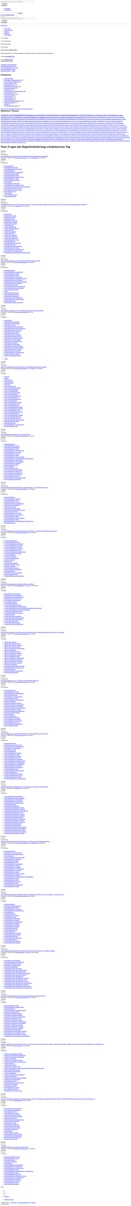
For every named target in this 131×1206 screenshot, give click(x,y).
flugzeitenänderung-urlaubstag (12, 1174)
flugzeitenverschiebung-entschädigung (15, 1023)
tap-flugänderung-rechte (11, 698)
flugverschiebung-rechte (19, 117)
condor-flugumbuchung (11, 236)
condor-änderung (9, 230)
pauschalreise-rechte (10, 325)
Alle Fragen (7, 28)
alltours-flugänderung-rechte (12, 651)
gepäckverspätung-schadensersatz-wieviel (26, 132)
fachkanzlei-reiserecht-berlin (12, 1079)
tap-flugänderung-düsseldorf (12, 918)
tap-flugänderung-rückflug (11, 923)
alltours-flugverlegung (10, 642)
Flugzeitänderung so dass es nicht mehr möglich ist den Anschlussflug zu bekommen (24, 156)
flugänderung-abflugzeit (11, 967)
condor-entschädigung (75, 137)
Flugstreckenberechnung (11, 106)
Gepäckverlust (8, 96)
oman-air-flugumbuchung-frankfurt (14, 420)
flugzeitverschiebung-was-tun (12, 709)
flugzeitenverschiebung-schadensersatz (15, 1021)
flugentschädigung (9, 904)
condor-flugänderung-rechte (12, 1070)
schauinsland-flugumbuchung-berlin (14, 833)
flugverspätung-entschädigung (10, 137)
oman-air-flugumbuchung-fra (12, 418)
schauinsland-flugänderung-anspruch (14, 809)
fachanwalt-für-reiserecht (74, 117)
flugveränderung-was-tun (11, 1089)
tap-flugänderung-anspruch (11, 920)
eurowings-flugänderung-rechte (48, 130)
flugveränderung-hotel (10, 602)
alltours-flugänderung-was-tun (12, 655)
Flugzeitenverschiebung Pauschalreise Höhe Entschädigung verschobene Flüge (23, 996)
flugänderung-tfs (9, 225)
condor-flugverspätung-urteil (12, 1066)
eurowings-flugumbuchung (47, 137)
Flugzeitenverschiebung (11, 86)
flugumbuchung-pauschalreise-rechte (14, 1033)
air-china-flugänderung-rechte (12, 550)
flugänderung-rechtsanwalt (10, 121)
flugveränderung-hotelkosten (12, 600)
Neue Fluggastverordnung (11, 81)
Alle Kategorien (8, 78)
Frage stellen (7, 35)
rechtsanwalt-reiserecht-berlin (12, 1115)
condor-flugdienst (9, 1063)
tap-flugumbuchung (9, 931)
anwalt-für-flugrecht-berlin (11, 1121)
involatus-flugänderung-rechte (12, 777)
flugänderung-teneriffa (10, 224)
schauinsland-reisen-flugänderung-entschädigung (18, 983)
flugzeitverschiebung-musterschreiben (14, 708)
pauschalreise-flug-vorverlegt (12, 351)
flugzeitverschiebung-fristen (12, 712)
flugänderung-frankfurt (10, 222)
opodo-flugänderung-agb (11, 769)
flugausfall (7, 384)
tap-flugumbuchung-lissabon (12, 941)
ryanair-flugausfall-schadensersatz (13, 624)
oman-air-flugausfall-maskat (12, 392)
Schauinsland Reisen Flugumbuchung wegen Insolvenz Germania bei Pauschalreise (24, 786)
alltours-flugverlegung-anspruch (13, 645)
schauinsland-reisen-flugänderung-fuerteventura (17, 986)
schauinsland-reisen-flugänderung (13, 976)
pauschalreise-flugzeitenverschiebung (14, 328)
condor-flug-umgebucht (11, 238)
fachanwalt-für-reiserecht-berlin (13, 1134)
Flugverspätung (8, 83)
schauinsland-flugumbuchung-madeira (15, 828)
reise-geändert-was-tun (10, 194)
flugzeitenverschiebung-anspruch (13, 1025)
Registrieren (7, 10)
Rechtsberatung (8, 93)
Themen (6, 32)
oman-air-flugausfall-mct (11, 391)
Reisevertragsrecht (9, 88)
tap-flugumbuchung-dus (11, 936)
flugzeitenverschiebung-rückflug (13, 1015)
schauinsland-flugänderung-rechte (13, 812)
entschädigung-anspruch (105, 117)
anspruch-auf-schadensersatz (12, 508)
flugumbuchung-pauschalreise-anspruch (15, 1031)
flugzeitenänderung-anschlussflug (13, 172)
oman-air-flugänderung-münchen (13, 408)
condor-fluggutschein (87, 137)
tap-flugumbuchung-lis (10, 939)
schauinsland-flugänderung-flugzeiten (14, 819)
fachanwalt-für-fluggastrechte (21, 136)
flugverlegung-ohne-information (92, 134)
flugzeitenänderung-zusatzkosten (13, 801)
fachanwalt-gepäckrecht (73, 128)
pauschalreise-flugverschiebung (13, 330)
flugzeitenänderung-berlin (11, 880)
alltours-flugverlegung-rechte (12, 643)
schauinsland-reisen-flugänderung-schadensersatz (18, 988)
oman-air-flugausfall (10, 386)
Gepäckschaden (8, 98)
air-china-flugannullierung (11, 558)
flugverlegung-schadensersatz (42, 123)
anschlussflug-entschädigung (34, 141)
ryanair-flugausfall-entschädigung (13, 619)
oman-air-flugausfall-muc (11, 397)
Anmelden (7, 8)
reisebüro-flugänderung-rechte (101, 121)
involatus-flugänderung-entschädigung (15, 778)
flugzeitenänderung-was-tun (12, 180)
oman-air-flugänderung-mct (12, 404)
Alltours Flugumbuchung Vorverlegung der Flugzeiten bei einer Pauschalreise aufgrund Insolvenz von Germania (32, 632)
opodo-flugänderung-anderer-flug (13, 767)
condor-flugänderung (38, 136)
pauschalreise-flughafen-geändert (13, 338)
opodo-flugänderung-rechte (12, 754)
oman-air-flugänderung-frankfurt (13, 407)
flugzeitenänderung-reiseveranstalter (14, 457)
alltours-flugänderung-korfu (12, 656)
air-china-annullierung (10, 556)
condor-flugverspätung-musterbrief (52, 139)
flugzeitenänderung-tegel (11, 672)
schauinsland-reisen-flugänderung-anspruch (16, 978)
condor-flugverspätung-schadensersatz (104, 137)
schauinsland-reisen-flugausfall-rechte (14, 971)
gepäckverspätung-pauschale (19, 130)
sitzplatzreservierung (10, 301)
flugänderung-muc (9, 219)
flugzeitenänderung (58, 123)
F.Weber (32, 368)
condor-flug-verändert (10, 235)
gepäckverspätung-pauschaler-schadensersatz (13, 141)
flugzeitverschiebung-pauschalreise (14, 704)
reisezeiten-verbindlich (10, 1161)
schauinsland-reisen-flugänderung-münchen (16, 984)
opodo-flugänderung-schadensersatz (14, 762)
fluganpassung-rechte (10, 1123)
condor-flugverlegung (10, 1065)
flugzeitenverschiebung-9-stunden (13, 1026)
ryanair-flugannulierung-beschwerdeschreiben (17, 610)
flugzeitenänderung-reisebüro (12, 1179)
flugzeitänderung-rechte (11, 167)
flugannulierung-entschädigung (68, 130)
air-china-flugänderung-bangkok (13, 545)
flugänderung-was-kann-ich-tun (96, 115)
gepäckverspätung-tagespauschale (94, 141)
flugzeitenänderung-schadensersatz (114, 134)
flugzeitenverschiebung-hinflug (13, 1013)
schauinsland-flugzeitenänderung (13, 796)
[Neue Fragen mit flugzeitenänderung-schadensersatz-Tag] (71, 146)
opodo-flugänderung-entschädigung (14, 764)
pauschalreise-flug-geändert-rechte (14, 185)
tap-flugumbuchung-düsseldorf (13, 938)
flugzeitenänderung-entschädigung (14, 462)
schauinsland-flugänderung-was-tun (14, 814)
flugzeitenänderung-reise (11, 285)
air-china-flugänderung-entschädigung (15, 552)
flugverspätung (119, 117)
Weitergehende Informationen (12, 101)
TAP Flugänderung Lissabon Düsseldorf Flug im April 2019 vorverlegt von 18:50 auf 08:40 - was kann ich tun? (32, 894)
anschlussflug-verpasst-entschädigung (91, 130)
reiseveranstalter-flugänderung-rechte (113, 119)
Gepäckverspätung (9, 94)
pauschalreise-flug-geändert (12, 323)
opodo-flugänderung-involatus (12, 753)
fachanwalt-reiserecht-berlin (12, 1126)
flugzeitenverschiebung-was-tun (13, 1020)
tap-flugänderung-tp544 (11, 928)
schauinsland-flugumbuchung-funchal (14, 830)
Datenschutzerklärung (23, 1202)
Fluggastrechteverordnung (8, 69)
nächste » (7, 1196)
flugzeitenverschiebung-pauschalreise (14, 1017)
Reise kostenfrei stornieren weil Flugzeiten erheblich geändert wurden (20, 260)
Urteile (6, 104)
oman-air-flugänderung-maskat (13, 402)
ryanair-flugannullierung (111, 141)
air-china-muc (8, 561)
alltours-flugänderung (10, 650)
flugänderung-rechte (56, 115)
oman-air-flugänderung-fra (11, 405)
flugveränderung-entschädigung (13, 1136)
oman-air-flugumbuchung (11, 413)
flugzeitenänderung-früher (21, 127)
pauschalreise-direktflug (11, 343)
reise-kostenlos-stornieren (11, 289)
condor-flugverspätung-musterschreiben (15, 1078)
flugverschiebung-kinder (11, 725)
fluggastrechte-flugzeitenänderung (13, 854)
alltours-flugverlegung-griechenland (14, 648)
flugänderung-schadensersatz (38, 117)
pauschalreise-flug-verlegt (11, 333)
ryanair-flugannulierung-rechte (12, 605)
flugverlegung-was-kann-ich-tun (50, 132)
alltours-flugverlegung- (10, 664)
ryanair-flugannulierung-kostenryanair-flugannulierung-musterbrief (23, 608)
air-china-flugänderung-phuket (12, 553)
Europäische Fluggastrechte (12, 80)
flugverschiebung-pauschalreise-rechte (15, 478)
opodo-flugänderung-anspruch (12, 756)
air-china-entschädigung (11, 563)
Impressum (13, 1202)
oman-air (6, 376)
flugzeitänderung (9, 166)
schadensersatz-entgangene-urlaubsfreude (100, 123)
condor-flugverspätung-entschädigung (77, 127)
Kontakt (33, 1202)
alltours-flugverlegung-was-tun (13, 663)
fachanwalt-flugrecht (124, 141)
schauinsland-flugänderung (11, 806)
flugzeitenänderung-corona (11, 273)
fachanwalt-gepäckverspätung (72, 134)
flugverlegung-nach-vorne (64, 141)
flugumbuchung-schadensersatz (28, 125)
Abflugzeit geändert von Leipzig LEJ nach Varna (14, 1147)
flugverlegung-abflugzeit (11, 511)
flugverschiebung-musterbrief (12, 479)
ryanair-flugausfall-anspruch (12, 622)
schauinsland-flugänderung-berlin (13, 817)
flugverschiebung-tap (10, 716)
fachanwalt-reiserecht (93, 119)
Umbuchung (7, 89)
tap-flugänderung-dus (10, 917)
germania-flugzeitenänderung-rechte (14, 666)
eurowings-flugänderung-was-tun (29, 137)
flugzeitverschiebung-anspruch (12, 703)
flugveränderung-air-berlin (11, 1087)
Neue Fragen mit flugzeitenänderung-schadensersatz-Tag (17, 109)
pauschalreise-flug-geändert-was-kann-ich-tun (17, 186)
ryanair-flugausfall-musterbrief (12, 616)
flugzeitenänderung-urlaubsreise (13, 1166)
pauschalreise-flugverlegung (12, 331)
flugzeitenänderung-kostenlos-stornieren (15, 278)
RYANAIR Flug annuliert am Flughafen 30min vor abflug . (17, 584)
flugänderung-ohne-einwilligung (13, 297)
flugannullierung (5, 142)
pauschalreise (8, 320)
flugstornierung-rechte (96, 125)
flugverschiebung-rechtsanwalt (12, 471)
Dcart (28, 585)
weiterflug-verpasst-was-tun (18, 142)
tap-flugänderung (9, 912)
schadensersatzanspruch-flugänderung (24, 119)
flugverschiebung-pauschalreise (13, 474)
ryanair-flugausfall (9, 614)
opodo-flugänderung (10, 751)
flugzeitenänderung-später (11, 178)
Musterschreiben (9, 99)
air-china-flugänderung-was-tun (13, 547)
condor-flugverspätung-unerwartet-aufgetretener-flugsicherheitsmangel (24, 1068)
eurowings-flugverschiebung (20, 139)
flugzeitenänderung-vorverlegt (12, 452)
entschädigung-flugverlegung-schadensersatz (52, 119)
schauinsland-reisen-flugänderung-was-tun (16, 981)
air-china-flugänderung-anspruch (13, 548)
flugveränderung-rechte (10, 695)
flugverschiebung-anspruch (12, 476)
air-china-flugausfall (10, 555)
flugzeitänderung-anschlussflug (13, 169)
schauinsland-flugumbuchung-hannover (15, 831)
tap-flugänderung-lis (10, 914)
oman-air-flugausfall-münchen (12, 399)
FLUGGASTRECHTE (7, 15)
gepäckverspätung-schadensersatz (76, 123)
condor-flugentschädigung (11, 228)
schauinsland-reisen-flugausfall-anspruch (15, 970)
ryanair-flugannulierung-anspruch (13, 613)
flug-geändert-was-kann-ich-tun (13, 190)
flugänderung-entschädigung (36, 115)
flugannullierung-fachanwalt (12, 593)
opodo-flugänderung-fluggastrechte (14, 770)
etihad (6, 291)
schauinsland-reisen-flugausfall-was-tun (15, 975)
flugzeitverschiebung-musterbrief (13, 706)
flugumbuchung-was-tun (49, 141)
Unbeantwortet (8, 30)
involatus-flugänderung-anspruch (13, 774)
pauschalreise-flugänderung (76, 119)
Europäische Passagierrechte (9, 64)
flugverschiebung (6, 136)
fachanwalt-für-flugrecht (18, 128)
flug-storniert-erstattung (68, 139)
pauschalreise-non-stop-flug (12, 344)
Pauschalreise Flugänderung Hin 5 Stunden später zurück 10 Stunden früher (22, 310)
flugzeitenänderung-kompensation (13, 1177)
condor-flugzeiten (9, 233)
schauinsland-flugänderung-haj (13, 823)
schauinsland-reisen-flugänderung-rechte (15, 979)
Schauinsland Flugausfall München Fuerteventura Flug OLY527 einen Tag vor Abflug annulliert (28, 951)
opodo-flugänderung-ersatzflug (13, 766)
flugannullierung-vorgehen (90, 128)
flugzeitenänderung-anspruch (12, 463)
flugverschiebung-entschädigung (13, 470)
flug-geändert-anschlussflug (12, 183)
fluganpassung (8, 1131)
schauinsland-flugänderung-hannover (14, 822)
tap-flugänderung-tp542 (11, 930)
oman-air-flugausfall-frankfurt (12, 396)
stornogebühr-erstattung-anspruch (13, 302)
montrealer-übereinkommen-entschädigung (111, 139)
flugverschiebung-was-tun (64, 125)
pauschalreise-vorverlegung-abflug (14, 347)
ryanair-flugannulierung (11, 603)
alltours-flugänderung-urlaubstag (13, 661)
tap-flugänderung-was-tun (11, 692)
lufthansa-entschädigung (35, 139)
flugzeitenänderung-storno (11, 275)
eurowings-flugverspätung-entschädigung (87, 139)
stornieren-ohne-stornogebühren (13, 283)
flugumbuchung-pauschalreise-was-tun (15, 1034)
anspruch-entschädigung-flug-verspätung (48, 121)
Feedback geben (8, 1199)
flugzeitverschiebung (10, 701)
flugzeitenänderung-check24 (12, 865)
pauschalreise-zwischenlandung (13, 341)
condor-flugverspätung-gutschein (55, 128)
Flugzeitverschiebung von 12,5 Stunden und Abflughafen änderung (20, 680)
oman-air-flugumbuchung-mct (12, 416)
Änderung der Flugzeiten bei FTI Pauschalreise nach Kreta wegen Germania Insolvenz (25, 841)
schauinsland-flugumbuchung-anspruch (15, 827)
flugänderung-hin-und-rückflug (13, 572)
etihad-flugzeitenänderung (11, 293)
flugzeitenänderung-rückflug (12, 875)
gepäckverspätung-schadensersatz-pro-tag (49, 134)
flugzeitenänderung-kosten (11, 886)
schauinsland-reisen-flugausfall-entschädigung (17, 973)
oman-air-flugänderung (10, 400)
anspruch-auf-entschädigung (13, 115)
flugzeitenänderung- (10, 523)
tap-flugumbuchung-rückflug (12, 934)
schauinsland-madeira (10, 804)
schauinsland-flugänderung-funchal (14, 820)
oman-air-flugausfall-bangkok (12, 388)
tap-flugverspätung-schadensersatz (14, 700)
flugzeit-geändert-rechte (78, 141)
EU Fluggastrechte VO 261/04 (9, 67)
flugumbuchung (8, 383)
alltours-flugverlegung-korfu (12, 647)
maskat (6, 378)
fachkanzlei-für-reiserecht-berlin (13, 1116)
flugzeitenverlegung (90, 117)
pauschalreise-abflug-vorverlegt (13, 349)
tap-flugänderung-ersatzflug (12, 925)
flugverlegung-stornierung (11, 296)
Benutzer (6, 33)
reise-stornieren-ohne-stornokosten (14, 288)
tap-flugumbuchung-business (12, 942)
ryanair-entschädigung (12, 134)
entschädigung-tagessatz (61, 137)
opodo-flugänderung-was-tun (12, 758)
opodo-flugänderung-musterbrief (13, 759)
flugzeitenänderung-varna (11, 1182)
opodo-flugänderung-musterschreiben (14, 761)
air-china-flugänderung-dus (12, 542)
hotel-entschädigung (6, 139)
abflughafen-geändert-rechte (54, 136)
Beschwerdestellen (9, 102)
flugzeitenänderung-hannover (12, 881)
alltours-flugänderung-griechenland (14, 658)
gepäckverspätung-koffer (27, 134)
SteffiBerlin (34, 843)
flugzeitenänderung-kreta (11, 465)
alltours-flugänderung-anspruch (13, 653)
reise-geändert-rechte (10, 196)
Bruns (29, 952)
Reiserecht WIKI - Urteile (8, 71)
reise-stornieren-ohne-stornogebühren (14, 286)
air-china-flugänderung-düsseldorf (13, 544)
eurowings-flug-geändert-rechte (13, 188)
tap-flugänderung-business (11, 926)
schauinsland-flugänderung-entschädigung (16, 811)
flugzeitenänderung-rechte (74, 115)
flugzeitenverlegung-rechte (107, 128)
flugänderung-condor (10, 216)
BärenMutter (34, 158)
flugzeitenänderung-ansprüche (12, 859)
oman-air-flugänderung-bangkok (13, 412)
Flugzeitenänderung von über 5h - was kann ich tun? (15, 434)
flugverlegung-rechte (57, 117)
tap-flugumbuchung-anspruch (12, 933)
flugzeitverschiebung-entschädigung (14, 711)
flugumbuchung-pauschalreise (12, 1029)
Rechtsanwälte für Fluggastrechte (13, 91)
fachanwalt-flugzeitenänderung (13, 569)
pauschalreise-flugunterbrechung (13, 346)
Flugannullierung (9, 85)
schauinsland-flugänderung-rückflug (14, 815)
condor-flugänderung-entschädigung (14, 1074)
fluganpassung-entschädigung (12, 1137)
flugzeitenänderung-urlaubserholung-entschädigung (18, 458)
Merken (5, 3)
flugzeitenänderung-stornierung (13, 277)
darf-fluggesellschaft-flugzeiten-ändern (15, 1010)
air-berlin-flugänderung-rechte (12, 963)
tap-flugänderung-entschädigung (13, 696)
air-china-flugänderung (10, 540)
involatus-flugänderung (10, 772)
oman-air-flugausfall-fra (11, 394)
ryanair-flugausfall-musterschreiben (14, 618)
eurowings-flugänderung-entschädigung (116, 136)
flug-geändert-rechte (10, 191)
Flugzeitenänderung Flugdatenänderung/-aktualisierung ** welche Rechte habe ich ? (24, 487)
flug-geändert (8, 182)
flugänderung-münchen (10, 220)
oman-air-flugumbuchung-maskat (13, 415)
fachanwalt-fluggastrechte (122, 137)
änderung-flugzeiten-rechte (11, 564)
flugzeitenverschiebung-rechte (12, 906)
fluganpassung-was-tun (10, 1139)
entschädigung (6, 119)
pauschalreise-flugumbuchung (12, 336)
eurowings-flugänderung (83, 121)
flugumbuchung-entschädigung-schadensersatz (104, 127)
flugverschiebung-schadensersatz (98, 132)
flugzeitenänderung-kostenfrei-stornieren (15, 281)
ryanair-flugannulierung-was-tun (13, 611)
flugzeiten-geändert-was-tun (12, 1157)
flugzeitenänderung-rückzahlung (13, 280)
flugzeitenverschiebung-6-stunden (13, 1028)
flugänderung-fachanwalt (81, 125)
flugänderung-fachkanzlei (111, 130)
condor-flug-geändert (10, 232)
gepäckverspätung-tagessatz (94, 136)
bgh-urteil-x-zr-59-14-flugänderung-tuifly (74, 132)
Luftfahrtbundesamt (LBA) (8, 66)
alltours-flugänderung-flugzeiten (13, 659)
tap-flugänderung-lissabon (11, 915)
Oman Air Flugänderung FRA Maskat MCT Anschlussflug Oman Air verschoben (24, 367)
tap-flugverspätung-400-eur (12, 354)
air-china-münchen (9, 560)
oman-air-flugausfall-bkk (11, 389)
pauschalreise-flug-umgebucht (12, 334)
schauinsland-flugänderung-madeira (14, 807)
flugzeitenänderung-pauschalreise (13, 272)
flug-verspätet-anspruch (27, 121)
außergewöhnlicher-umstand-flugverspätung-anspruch (47, 127)
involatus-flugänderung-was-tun (13, 775)
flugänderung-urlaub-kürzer (35, 128)
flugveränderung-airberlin (11, 1124)
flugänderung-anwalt (68, 121)
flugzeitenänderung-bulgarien (12, 1181)
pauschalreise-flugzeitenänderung (13, 326)
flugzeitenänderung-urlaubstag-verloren (15, 1176)
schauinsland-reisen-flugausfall (13, 968)
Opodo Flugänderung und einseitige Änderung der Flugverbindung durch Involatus (24, 733)
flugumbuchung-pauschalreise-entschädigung (17, 1036)
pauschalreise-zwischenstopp (12, 339)
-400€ (6, 359)
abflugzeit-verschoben (10, 1086)
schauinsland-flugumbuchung (12, 825)
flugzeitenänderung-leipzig (11, 1184)
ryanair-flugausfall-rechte (11, 621)
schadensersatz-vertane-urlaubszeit (21, 123)
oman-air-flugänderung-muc (12, 410)
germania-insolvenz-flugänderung (13, 799)
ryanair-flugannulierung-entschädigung (15, 606)
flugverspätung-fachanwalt (46, 125)
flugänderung (33, 130)
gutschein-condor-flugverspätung (74, 136)
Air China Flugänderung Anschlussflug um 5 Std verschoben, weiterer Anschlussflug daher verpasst (29, 531)
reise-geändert (8, 193)
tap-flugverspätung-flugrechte (12, 355)
